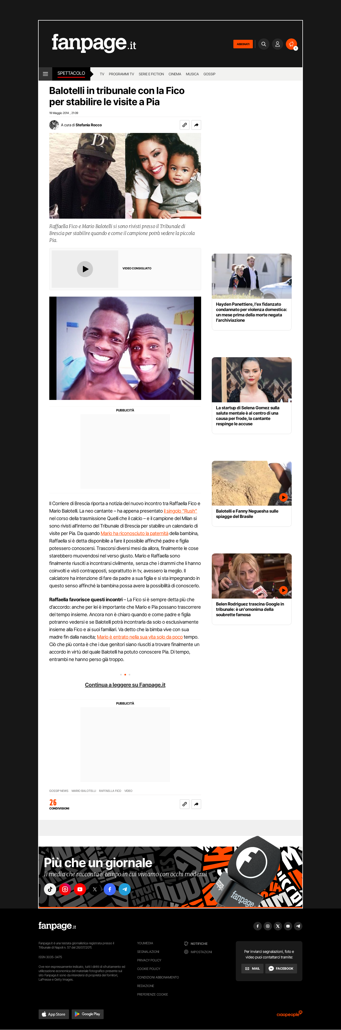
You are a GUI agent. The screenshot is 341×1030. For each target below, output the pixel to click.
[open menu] (45, 74)
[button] (196, 125)
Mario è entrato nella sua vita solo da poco (140, 637)
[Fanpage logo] (87, 44)
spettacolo (71, 73)
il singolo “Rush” (180, 511)
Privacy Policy (149, 960)
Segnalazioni (148, 952)
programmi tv (121, 74)
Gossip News (58, 790)
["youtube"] (80, 889)
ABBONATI (243, 44)
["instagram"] (65, 889)
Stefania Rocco (89, 125)
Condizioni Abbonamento (158, 977)
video (128, 790)
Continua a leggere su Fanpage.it (125, 685)
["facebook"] (110, 889)
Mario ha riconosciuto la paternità (134, 533)
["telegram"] (125, 889)
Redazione (145, 986)
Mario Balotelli (84, 790)
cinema (175, 74)
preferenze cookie (152, 994)
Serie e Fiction (151, 74)
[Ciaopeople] (289, 1015)
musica (192, 74)
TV (102, 74)
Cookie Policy (148, 969)
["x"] (95, 889)
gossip (210, 74)
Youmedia (145, 943)
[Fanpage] (57, 926)
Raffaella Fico (110, 790)
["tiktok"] (50, 889)
